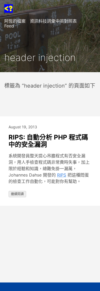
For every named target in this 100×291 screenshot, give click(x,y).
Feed (9, 25)
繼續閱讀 (17, 194)
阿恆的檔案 (15, 21)
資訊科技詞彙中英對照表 (53, 21)
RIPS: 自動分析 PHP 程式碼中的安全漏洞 (48, 141)
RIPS (61, 175)
